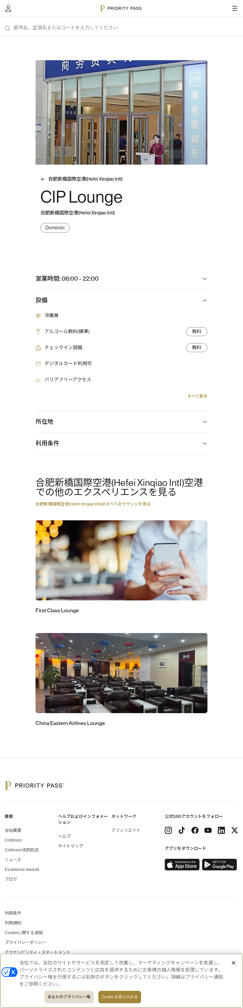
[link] (182, 865)
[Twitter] (234, 830)
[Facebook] (195, 830)
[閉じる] (233, 962)
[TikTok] (181, 830)
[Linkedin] (221, 830)
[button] (120, 157)
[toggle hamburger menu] (234, 8)
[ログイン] (8, 8)
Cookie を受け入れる (120, 997)
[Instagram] (168, 830)
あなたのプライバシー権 (69, 997)
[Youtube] (208, 830)
